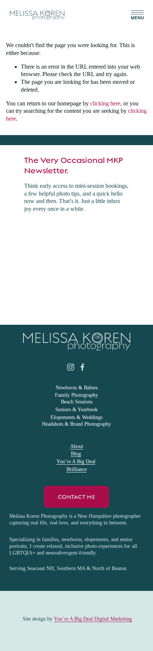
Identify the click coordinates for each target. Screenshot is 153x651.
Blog (76, 454)
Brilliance (76, 469)
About (76, 446)
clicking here (105, 103)
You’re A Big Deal (75, 461)
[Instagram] (70, 367)
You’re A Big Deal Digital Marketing (93, 619)
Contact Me (76, 497)
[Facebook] (82, 367)
